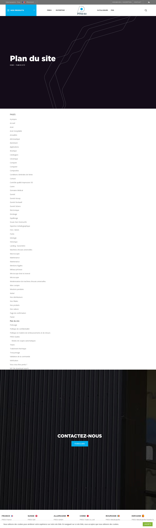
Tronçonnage (15, 353)
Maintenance (15, 258)
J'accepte (147, 524)
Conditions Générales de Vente (21, 174)
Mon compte (15, 285)
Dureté (12, 194)
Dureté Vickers (15, 206)
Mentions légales (16, 266)
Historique (13, 242)
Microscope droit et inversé (20, 273)
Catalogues (14, 155)
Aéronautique (15, 139)
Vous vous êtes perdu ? (18, 364)
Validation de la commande (20, 356)
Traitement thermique (18, 349)
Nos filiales (14, 301)
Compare (13, 163)
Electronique (14, 210)
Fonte (12, 234)
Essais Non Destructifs (18, 222)
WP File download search (19, 368)
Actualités (13, 135)
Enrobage (13, 214)
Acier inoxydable (16, 131)
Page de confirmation (18, 313)
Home (12, 65)
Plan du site (14, 321)
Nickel (12, 293)
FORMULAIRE (80, 444)
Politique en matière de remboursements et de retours (30, 333)
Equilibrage (14, 218)
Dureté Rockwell (16, 202)
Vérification (14, 360)
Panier (12, 317)
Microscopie (14, 277)
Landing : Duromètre (17, 246)
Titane (12, 345)
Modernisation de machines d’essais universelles (28, 281)
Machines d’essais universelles (21, 250)
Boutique (13, 151)
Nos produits (15, 305)
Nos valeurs (14, 309)
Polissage (13, 325)
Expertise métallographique (20, 226)
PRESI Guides (15, 337)
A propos (13, 119)
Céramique (14, 159)
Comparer (13, 167)
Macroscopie (15, 254)
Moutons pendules (17, 289)
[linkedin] (148, 2)
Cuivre (12, 186)
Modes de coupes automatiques (24, 341)
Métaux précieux (16, 269)
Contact (13, 178)
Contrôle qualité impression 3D (21, 182)
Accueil (12, 123)
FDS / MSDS (14, 230)
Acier (12, 127)
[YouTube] (145, 2)
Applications (14, 147)
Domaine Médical (16, 190)
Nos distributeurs (16, 297)
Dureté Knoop (15, 198)
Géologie (13, 238)
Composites (14, 170)
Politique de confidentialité (19, 329)
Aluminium (14, 143)
